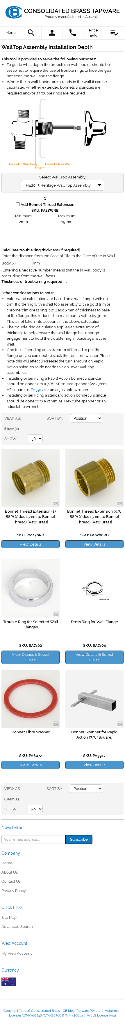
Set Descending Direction (107, 418)
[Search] (31, 33)
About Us (9, 872)
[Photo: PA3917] (94, 699)
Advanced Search (17, 926)
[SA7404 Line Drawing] (94, 588)
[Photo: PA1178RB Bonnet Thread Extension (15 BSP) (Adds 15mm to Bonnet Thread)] (30, 478)
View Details (31, 544)
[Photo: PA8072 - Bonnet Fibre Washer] (30, 699)
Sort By (54, 418)
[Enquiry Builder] (114, 33)
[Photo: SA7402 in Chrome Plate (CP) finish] (30, 588)
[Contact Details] (73, 33)
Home (6, 863)
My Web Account (16, 953)
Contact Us (11, 881)
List (42, 418)
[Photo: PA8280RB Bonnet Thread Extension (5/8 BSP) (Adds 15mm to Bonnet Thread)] (94, 478)
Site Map (9, 917)
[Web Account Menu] (52, 33)
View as (12, 418)
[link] (62, 10)
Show (10, 439)
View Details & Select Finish (30, 657)
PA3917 (37, 390)
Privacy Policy (13, 890)
